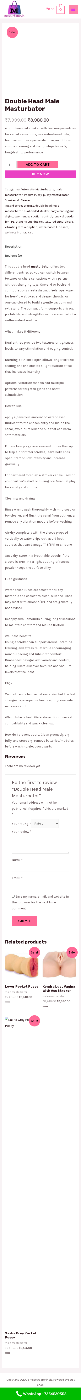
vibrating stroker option (21, 227)
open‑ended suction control (33, 216)
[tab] (40, 246)
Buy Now (40, 174)
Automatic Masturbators (37, 189)
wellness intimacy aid (19, 232)
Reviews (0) (13, 256)
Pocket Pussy (33, 195)
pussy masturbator (56, 195)
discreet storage (23, 205)
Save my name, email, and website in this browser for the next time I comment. (40, 902)
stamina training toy (29, 221)
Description (13, 246)
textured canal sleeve (58, 221)
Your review (21, 832)
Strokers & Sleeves (17, 200)
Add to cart (38, 164)
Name (17, 860)
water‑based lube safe (53, 227)
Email (17, 878)
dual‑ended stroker (36, 211)
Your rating (21, 823)
